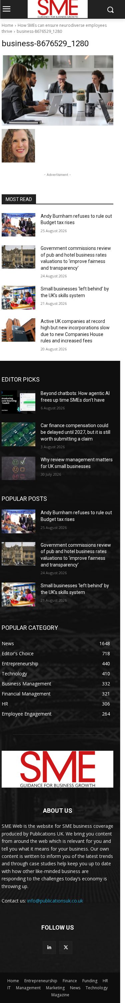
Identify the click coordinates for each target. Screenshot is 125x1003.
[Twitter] (65, 947)
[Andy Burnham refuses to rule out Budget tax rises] (18, 225)
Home (7, 25)
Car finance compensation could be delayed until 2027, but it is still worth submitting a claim (75, 432)
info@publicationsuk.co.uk (55, 900)
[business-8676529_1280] (57, 90)
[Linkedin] (49, 947)
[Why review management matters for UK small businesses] (18, 468)
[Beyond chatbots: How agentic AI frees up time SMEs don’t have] (18, 402)
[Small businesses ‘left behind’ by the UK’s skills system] (18, 297)
